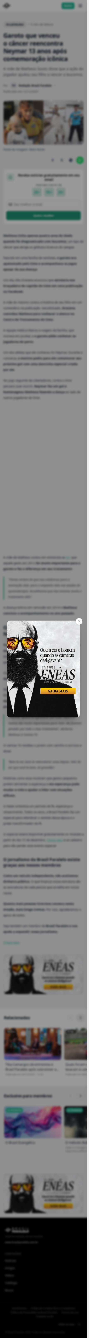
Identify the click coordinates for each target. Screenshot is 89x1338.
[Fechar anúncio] (79, 621)
